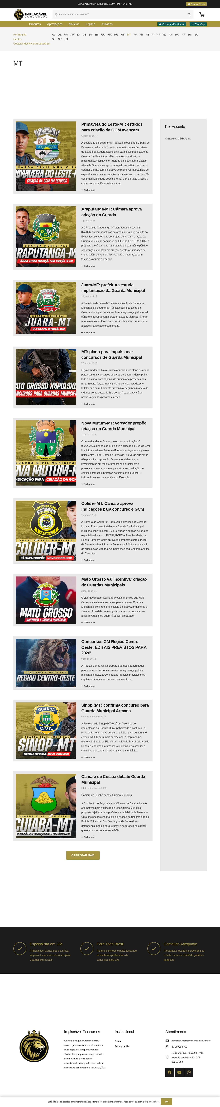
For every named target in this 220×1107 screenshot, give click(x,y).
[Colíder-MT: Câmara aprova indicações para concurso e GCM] (83, 531)
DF (91, 34)
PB (141, 34)
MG (116, 34)
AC (54, 34)
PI (153, 34)
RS (190, 34)
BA (78, 34)
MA (110, 34)
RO (177, 34)
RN (171, 34)
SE (54, 39)
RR (184, 34)
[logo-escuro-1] (31, 14)
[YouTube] (179, 1072)
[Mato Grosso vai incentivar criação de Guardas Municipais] (83, 600)
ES (97, 34)
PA (135, 34)
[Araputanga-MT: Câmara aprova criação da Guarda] (83, 236)
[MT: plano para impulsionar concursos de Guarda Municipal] (83, 377)
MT (129, 34)
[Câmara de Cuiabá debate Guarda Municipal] (83, 806)
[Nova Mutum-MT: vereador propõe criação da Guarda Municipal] (83, 453)
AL (60, 34)
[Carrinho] (202, 14)
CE (84, 34)
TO (66, 39)
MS (123, 34)
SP (60, 39)
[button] (19, 34)
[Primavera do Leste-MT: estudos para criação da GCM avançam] (83, 156)
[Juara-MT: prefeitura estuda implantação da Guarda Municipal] (83, 308)
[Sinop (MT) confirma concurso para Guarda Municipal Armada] (83, 730)
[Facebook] (169, 1072)
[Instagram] (188, 1072)
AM (66, 34)
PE (147, 34)
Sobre (118, 1041)
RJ (164, 34)
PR (158, 34)
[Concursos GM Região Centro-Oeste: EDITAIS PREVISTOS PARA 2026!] (83, 663)
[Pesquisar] (189, 14)
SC (196, 34)
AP (72, 34)
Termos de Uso (122, 1046)
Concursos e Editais (178, 138)
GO (103, 34)
